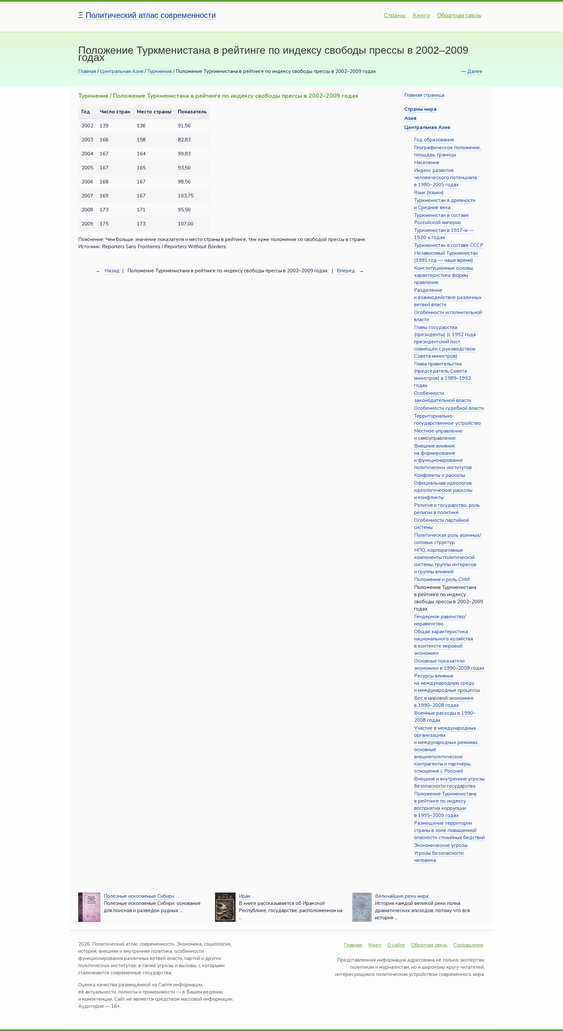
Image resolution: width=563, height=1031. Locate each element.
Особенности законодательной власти (442, 397)
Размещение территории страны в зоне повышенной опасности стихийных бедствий (449, 830)
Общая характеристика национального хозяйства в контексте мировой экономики (443, 642)
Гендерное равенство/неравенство (440, 620)
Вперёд (346, 270)
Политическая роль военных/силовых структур (447, 539)
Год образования (434, 139)
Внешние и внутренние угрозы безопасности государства (449, 782)
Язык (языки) (429, 192)
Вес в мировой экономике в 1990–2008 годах (444, 702)
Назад (112, 270)
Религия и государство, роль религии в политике (447, 509)
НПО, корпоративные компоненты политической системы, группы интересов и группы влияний (445, 561)
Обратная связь (459, 15)
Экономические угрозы (441, 845)
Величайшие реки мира (401, 896)
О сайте (396, 945)
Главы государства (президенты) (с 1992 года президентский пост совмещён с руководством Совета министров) (445, 341)
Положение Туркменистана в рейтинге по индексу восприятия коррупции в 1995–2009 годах (445, 805)
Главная (87, 71)
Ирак (245, 896)
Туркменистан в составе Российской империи (441, 219)
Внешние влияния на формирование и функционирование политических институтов (443, 457)
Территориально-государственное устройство (447, 419)
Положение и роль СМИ (441, 579)
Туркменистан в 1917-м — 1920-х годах (444, 234)
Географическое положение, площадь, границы (447, 151)
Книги (421, 15)
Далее (475, 71)
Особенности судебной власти (449, 408)
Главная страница (424, 95)
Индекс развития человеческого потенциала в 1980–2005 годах (445, 177)
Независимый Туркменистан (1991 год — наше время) (446, 257)
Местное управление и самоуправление (438, 434)
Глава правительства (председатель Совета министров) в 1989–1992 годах (442, 375)
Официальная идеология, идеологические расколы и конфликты (443, 490)
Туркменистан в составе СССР (448, 245)
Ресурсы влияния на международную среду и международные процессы (447, 683)
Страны (395, 15)
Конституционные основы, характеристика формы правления (444, 275)
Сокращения (468, 945)
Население (427, 162)
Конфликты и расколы (439, 475)
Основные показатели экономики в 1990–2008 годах (449, 664)
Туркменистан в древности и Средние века (444, 204)
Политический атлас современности (151, 15)
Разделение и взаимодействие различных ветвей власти (448, 297)
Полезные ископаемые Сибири (139, 896)
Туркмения (159, 71)
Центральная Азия (121, 71)
